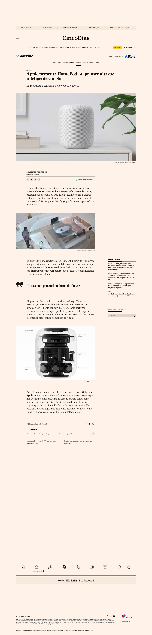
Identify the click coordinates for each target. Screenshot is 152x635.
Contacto (18, 630)
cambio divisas (78, 570)
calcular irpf (23, 570)
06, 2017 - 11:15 (32, 174)
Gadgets (78, 62)
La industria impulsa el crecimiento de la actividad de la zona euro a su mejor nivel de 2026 (121, 294)
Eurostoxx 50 (91, 28)
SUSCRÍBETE (117, 47)
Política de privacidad (57, 630)
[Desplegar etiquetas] (93, 433)
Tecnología (65, 434)
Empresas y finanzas (35, 47)
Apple (36, 434)
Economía (52, 47)
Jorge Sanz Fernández (36, 172)
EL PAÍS (96, 46)
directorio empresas (91, 570)
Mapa (73, 630)
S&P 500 (43, 28)
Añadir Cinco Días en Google (85, 179)
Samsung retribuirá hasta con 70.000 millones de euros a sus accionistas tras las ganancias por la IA (121, 277)
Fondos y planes (70, 47)
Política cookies (32, 630)
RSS (76, 630)
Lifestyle (85, 62)
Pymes (97, 62)
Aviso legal (25, 630)
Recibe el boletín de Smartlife (38, 424)
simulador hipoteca (36, 570)
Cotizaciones (60, 47)
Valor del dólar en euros (117, 28)
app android (129, 570)
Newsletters (81, 630)
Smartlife (24, 56)
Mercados (45, 47)
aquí (69, 443)
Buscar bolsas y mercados (118, 310)
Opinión (89, 47)
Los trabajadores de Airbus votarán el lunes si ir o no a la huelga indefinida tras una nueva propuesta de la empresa (121, 267)
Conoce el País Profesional (76, 580)
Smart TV (71, 62)
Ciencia (72, 434)
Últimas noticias (81, 47)
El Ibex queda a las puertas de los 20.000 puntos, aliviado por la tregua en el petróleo (121, 286)
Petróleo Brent (66, 28)
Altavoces (29, 434)
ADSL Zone (129, 56)
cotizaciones (105, 570)
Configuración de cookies (44, 630)
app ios (119, 570)
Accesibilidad (67, 630)
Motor (91, 62)
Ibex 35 (23, 28)
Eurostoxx (117, 320)
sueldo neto (50, 570)
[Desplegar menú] (17, 38)
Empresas (49, 434)
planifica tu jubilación (64, 570)
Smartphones (57, 62)
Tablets (65, 62)
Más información (31, 443)
